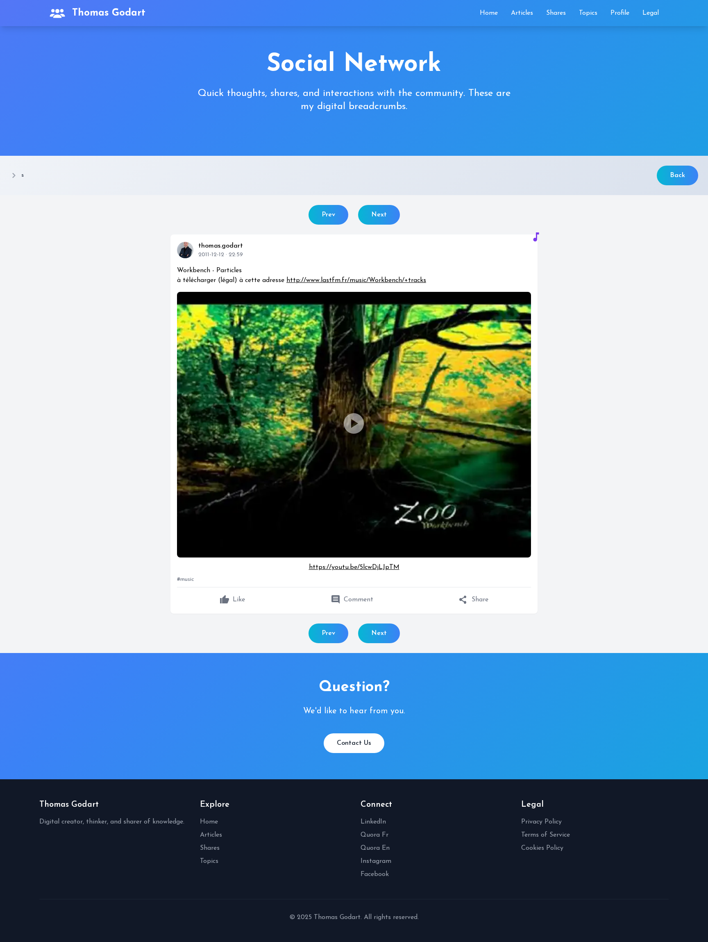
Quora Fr (374, 835)
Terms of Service (545, 835)
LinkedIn (373, 822)
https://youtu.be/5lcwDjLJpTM (354, 567)
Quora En (375, 848)
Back (677, 175)
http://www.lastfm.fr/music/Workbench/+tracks (356, 280)
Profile (619, 13)
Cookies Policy (542, 848)
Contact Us (354, 743)
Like (232, 599)
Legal (650, 13)
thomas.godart (220, 246)
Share (473, 599)
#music (185, 579)
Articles (522, 13)
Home (489, 13)
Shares (556, 13)
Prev (328, 215)
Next (379, 215)
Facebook (375, 874)
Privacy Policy (541, 822)
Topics (588, 13)
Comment (352, 599)
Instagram (376, 861)
